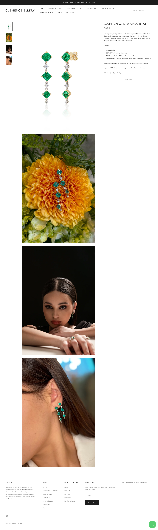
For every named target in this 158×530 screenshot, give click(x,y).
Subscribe (92, 502)
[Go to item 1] (9, 26)
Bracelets (67, 491)
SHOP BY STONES (91, 9)
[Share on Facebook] (111, 73)
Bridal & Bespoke (48, 501)
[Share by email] (120, 73)
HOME (41, 9)
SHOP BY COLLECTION (73, 9)
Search (45, 487)
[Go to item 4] (9, 60)
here (146, 63)
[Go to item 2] (9, 38)
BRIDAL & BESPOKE (108, 9)
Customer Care (47, 494)
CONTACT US (70, 12)
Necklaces (67, 497)
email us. (146, 68)
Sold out (128, 80)
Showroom (46, 504)
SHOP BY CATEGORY (54, 9)
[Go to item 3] (9, 49)
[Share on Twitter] (114, 73)
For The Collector (69, 501)
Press (44, 508)
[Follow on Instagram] (7, 516)
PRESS (60, 12)
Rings (66, 487)
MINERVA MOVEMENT (46, 12)
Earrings (67, 494)
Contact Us (46, 497)
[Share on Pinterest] (117, 73)
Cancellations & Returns (50, 491)
